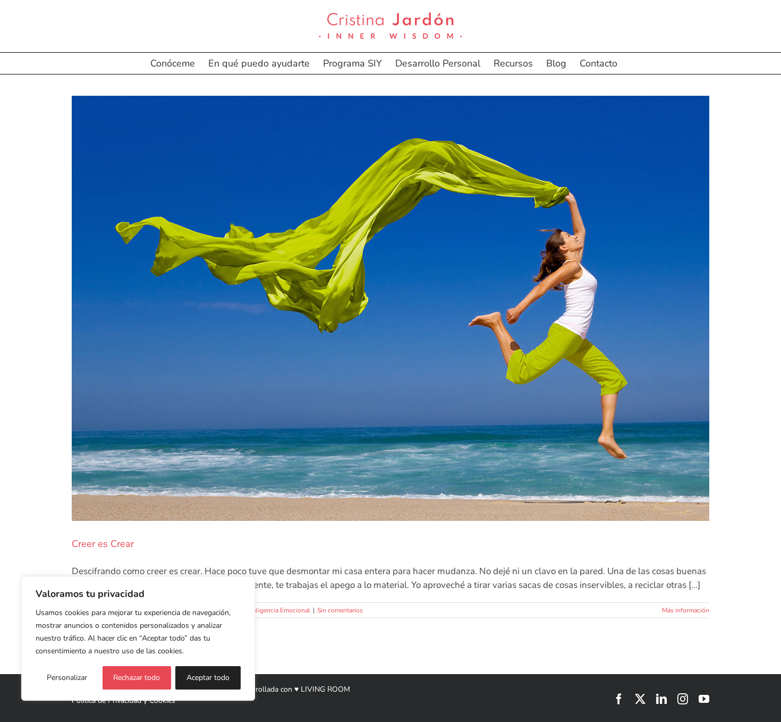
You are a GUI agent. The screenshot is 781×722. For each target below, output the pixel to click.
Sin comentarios (340, 610)
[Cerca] (243, 585)
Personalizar (67, 678)
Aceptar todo (208, 678)
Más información (685, 610)
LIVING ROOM (325, 689)
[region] (138, 638)
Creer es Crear (103, 543)
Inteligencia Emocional (277, 610)
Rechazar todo (136, 678)
